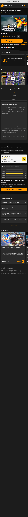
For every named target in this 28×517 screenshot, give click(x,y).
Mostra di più (13, 137)
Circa (14, 92)
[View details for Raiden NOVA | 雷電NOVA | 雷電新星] (13, 239)
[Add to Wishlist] (25, 41)
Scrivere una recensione (14, 189)
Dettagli (14, 95)
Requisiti (14, 99)
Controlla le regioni (23, 44)
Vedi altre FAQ (14, 225)
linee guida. (6, 152)
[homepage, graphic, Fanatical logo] (7, 6)
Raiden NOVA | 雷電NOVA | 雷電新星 (11, 247)
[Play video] (13, 78)
